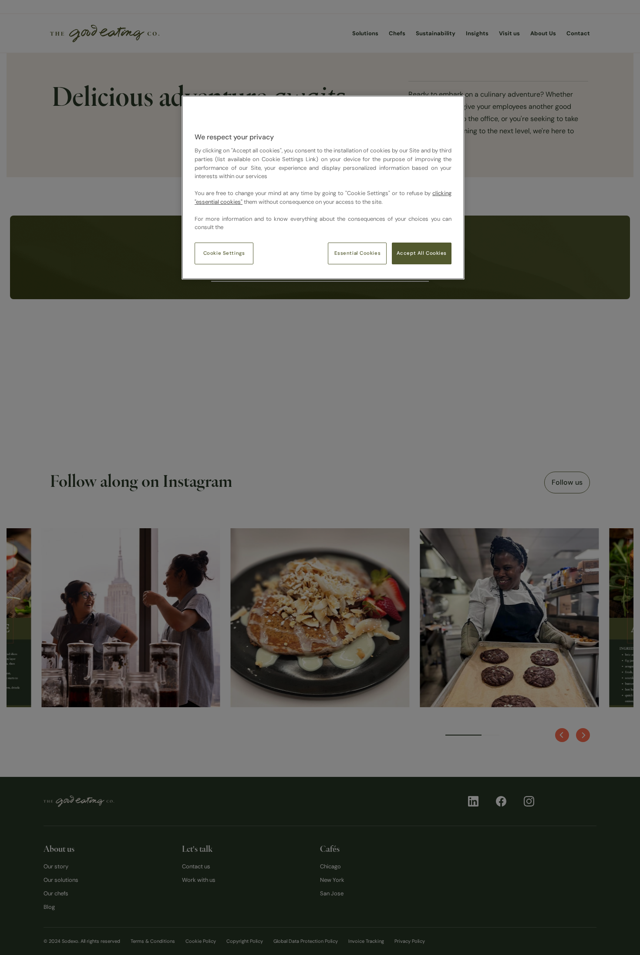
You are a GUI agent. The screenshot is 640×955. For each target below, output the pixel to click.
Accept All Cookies (422, 253)
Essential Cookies (357, 253)
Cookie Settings (224, 253)
